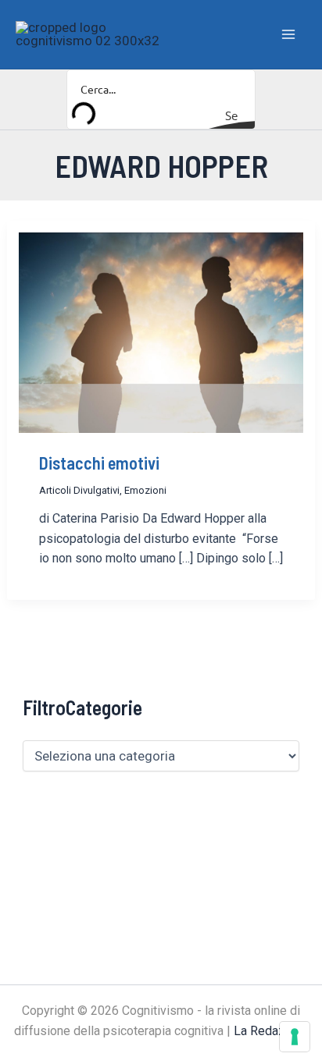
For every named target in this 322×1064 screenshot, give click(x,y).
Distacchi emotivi (99, 462)
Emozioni (145, 490)
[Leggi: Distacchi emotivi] (161, 331)
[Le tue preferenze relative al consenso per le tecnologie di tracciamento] (294, 1037)
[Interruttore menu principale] (289, 34)
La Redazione (271, 1030)
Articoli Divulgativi (79, 490)
